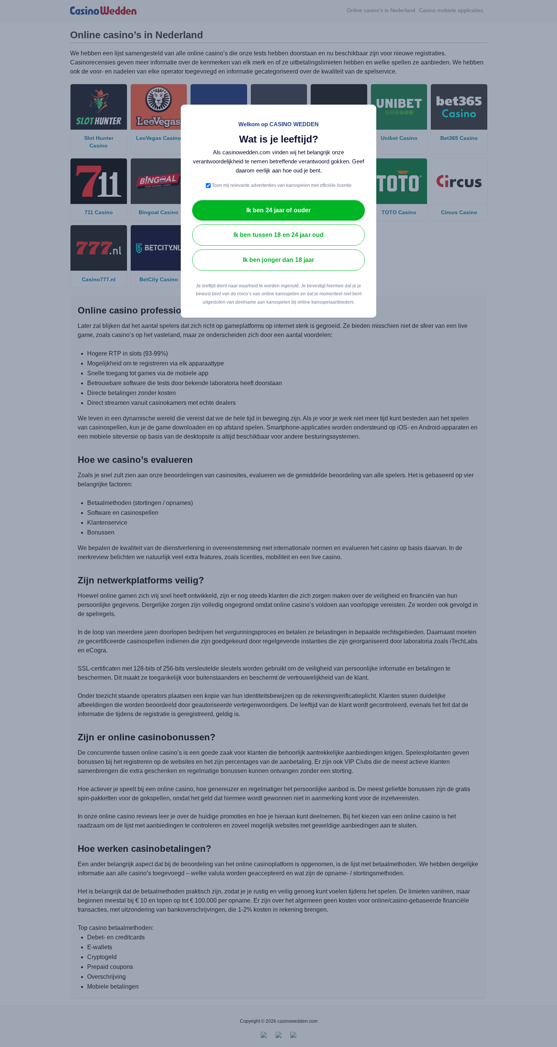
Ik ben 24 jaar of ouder (278, 210)
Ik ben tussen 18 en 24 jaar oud (278, 235)
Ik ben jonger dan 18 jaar (278, 260)
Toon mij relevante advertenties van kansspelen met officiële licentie (281, 185)
